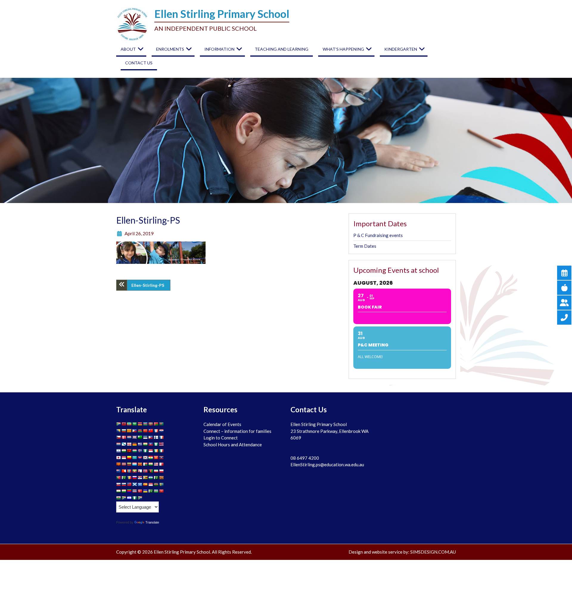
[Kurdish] (150, 458)
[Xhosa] (124, 498)
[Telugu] (129, 491)
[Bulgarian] (124, 431)
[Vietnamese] (161, 491)
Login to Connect (220, 437)
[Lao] (161, 458)
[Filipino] (150, 437)
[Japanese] (118, 458)
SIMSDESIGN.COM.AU (433, 552)
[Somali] (140, 484)
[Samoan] (129, 484)
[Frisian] (118, 444)
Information (219, 49)
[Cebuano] (134, 431)
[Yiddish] (129, 498)
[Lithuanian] (129, 464)
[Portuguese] (118, 478)
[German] (134, 444)
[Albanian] (124, 424)
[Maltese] (161, 464)
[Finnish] (156, 437)
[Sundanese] (150, 484)
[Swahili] (156, 484)
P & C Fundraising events (378, 235)
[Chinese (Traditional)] (150, 431)
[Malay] (156, 464)
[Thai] (134, 491)
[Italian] (161, 451)
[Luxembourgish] (134, 464)
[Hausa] (156, 444)
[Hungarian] (134, 451)
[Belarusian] (156, 424)
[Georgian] (129, 444)
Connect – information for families (237, 431)
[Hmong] (129, 451)
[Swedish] (161, 484)
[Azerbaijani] (145, 424)
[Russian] (134, 478)
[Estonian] (145, 437)
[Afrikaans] (118, 424)
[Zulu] (140, 498)
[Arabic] (134, 424)
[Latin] (118, 464)
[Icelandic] (140, 451)
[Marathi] (124, 471)
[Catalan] (129, 431)
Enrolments (170, 49)
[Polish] (161, 471)
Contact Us (139, 62)
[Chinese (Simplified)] (145, 431)
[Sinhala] (161, 478)
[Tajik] (118, 491)
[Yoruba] (134, 498)
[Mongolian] (129, 471)
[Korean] (145, 458)
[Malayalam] (150, 464)
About (128, 49)
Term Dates (364, 246)
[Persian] (156, 471)
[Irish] (156, 451)
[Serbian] (140, 478)
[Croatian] (161, 431)
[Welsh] (118, 498)
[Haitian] (150, 444)
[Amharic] (129, 424)
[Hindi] (124, 451)
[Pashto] (150, 471)
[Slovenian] (124, 484)
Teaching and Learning (281, 49)
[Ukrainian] (145, 491)
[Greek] (140, 444)
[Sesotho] (150, 478)
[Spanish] (145, 484)
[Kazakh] (134, 458)
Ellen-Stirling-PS (147, 285)
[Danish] (124, 437)
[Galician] (124, 444)
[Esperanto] (140, 437)
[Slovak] (118, 484)
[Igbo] (145, 451)
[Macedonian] (140, 464)
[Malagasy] (145, 464)
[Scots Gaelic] (134, 484)
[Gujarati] (145, 444)
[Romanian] (129, 478)
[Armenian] (140, 424)
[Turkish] (140, 491)
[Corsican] (156, 431)
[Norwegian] (145, 471)
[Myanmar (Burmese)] (134, 471)
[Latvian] (124, 464)
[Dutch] (129, 437)
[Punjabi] (124, 478)
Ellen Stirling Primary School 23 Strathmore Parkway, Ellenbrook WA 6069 (329, 431)
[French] (161, 437)
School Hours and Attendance (232, 444)
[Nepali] (140, 471)
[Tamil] (124, 491)
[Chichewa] (140, 431)
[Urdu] (150, 491)
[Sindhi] (156, 478)
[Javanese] (124, 458)
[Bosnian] (118, 431)
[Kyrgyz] (156, 458)
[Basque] (150, 424)
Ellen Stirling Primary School (221, 13)
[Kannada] (129, 458)
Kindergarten (400, 49)
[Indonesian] (150, 451)
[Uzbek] (156, 491)
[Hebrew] (118, 451)
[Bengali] (161, 424)
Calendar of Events (222, 424)
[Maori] (118, 471)
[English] (134, 437)
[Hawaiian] (161, 444)
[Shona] (145, 478)
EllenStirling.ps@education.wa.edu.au (327, 464)
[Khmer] (140, 458)
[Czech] (118, 437)
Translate (152, 522)
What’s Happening (343, 49)
